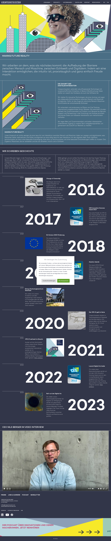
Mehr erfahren (38, 358)
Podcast (25, 495)
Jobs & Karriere (14, 495)
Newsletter (35, 495)
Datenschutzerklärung (13, 510)
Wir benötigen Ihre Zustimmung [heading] (55, 260)
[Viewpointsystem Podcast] (55, 527)
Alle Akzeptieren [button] (63, 281)
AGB (22, 510)
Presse (3, 495)
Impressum (3, 510)
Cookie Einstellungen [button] (49, 281)
